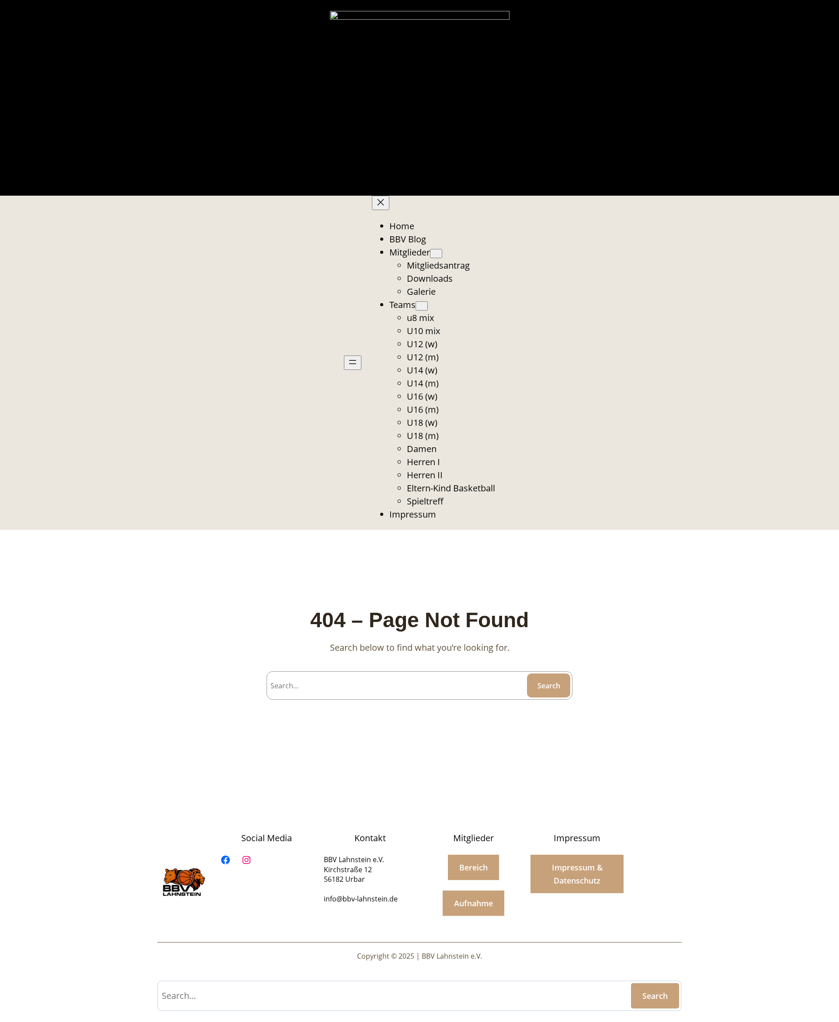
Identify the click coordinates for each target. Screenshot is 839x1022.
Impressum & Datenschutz (577, 874)
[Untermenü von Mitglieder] (436, 253)
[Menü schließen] (380, 203)
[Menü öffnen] (352, 363)
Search (548, 686)
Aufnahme (473, 903)
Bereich (473, 867)
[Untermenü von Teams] (422, 306)
